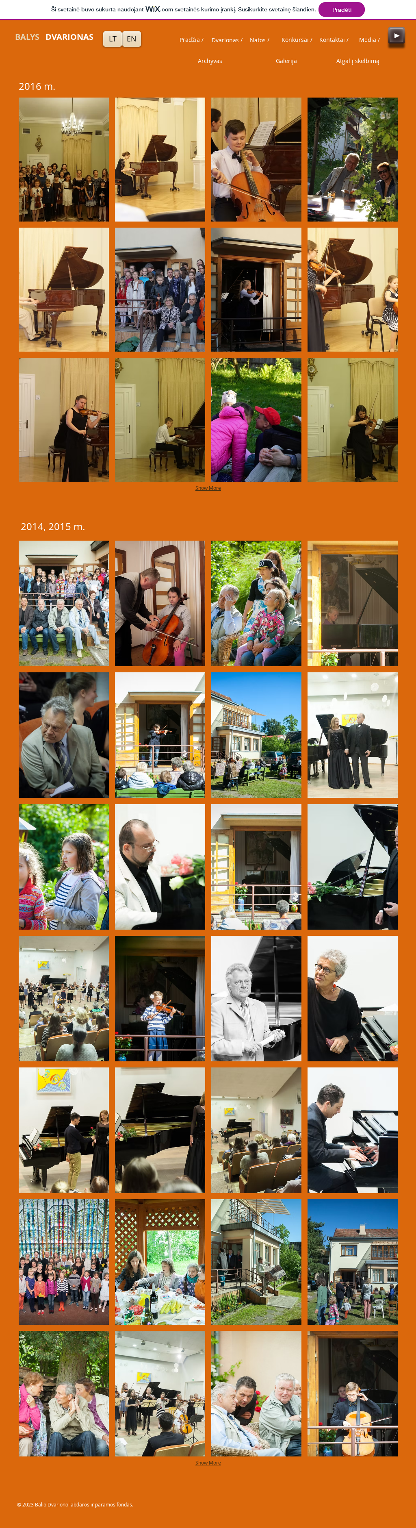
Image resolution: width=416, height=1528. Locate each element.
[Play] (396, 35)
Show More (208, 488)
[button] (64, 160)
